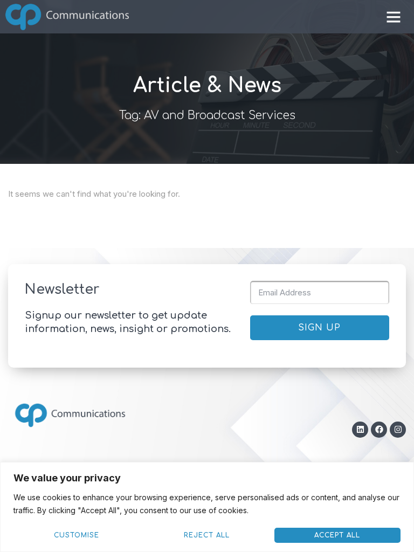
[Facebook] (379, 430)
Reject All (207, 535)
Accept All (337, 535)
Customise (76, 535)
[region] (207, 507)
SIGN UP (319, 328)
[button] (393, 16)
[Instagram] (398, 430)
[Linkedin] (360, 430)
